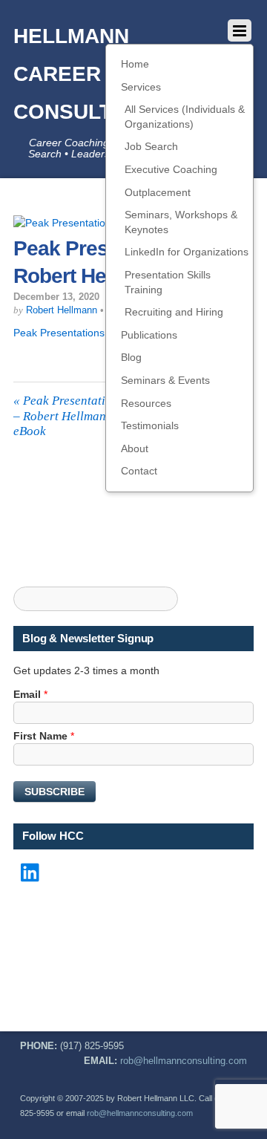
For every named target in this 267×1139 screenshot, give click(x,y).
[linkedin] (31, 874)
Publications (149, 335)
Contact (139, 471)
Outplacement (158, 192)
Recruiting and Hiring (174, 312)
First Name (43, 736)
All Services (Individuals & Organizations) (185, 116)
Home (135, 64)
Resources (146, 403)
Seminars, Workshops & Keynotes (181, 222)
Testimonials (150, 425)
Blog (131, 357)
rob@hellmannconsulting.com (183, 1061)
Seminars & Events (165, 380)
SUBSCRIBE (54, 791)
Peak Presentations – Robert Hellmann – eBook (68, 416)
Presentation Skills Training (168, 282)
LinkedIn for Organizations (186, 252)
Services (141, 87)
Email (30, 694)
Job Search (151, 146)
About (134, 448)
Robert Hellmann (61, 310)
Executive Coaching (171, 169)
